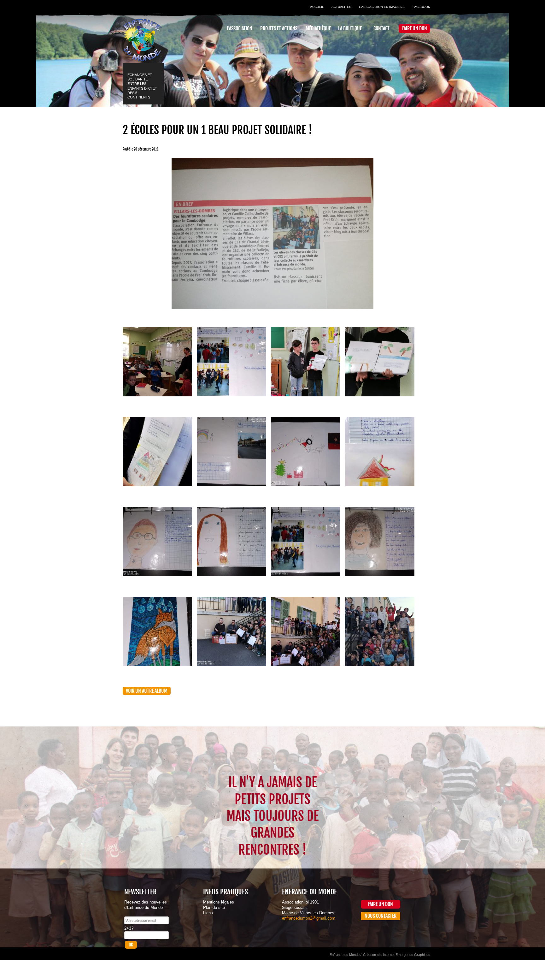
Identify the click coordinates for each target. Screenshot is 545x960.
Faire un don (414, 28)
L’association (239, 28)
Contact (381, 28)
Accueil (317, 7)
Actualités (341, 7)
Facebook (421, 7)
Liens (208, 912)
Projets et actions (278, 28)
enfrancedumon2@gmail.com (308, 918)
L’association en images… (382, 7)
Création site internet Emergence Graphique (396, 955)
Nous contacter (380, 916)
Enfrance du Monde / (345, 955)
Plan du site (214, 907)
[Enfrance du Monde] (142, 37)
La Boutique (350, 28)
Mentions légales (218, 902)
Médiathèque (318, 28)
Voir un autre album (146, 691)
